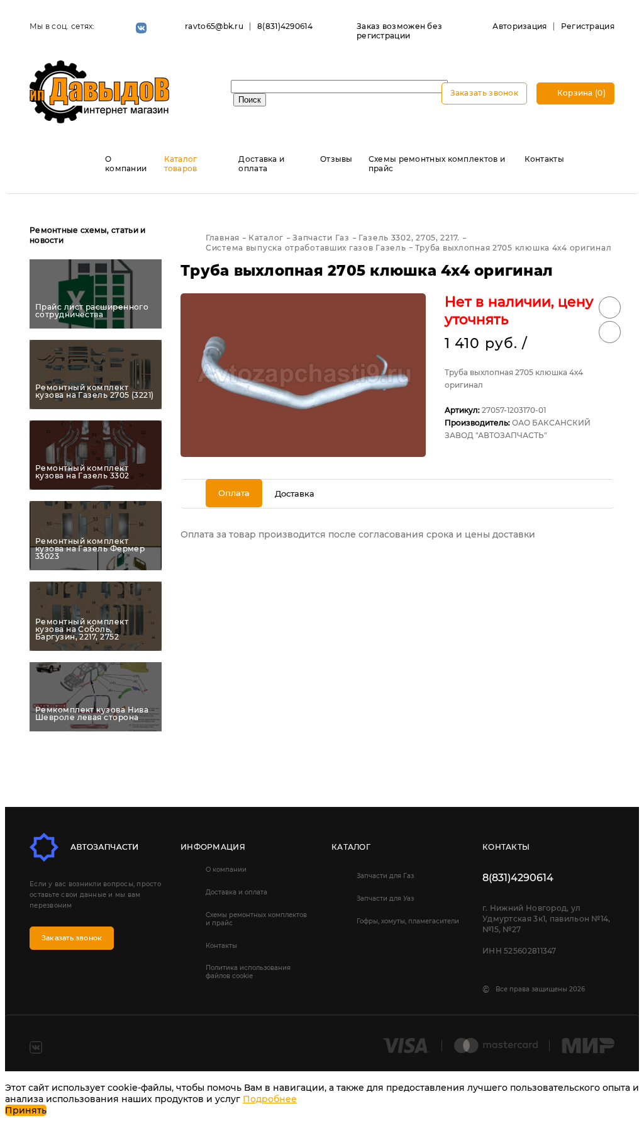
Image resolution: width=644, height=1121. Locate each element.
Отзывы (336, 159)
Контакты (544, 159)
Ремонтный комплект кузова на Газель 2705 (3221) (94, 391)
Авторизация (519, 26)
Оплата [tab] (234, 493)
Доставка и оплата (261, 163)
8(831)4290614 (285, 26)
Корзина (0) (580, 93)
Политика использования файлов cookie (248, 972)
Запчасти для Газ (385, 876)
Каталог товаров (180, 163)
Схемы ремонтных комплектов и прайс (256, 919)
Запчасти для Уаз (385, 898)
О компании (126, 163)
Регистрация (587, 26)
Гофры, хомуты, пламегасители (408, 921)
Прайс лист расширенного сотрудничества (91, 310)
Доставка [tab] (294, 493)
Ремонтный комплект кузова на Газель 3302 (82, 472)
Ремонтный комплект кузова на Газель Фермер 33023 (90, 549)
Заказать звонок (484, 93)
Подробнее (270, 1099)
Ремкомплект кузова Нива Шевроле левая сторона (91, 713)
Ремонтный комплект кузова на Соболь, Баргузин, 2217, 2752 (81, 629)
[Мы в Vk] (141, 28)
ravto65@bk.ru (214, 26)
